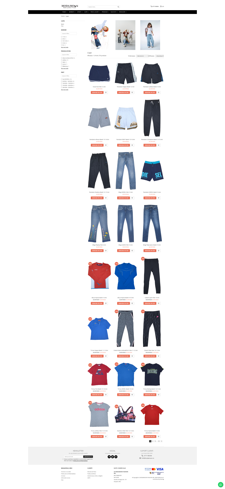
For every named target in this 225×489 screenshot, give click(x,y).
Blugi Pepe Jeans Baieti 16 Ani (152, 245)
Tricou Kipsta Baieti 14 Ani (152, 431)
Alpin (64, 62)
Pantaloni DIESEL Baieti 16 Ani (152, 192)
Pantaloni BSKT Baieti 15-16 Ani (125, 139)
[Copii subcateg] (125, 35)
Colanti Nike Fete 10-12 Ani (152, 350)
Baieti (62, 24)
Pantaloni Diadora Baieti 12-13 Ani (99, 192)
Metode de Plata (91, 472)
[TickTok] (112, 456)
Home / (63, 16)
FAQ (62, 480)
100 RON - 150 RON (68, 83)
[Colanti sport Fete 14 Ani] (152, 276)
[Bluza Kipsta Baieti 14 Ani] (99, 276)
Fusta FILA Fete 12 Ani (99, 87)
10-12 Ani (65, 41)
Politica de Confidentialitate (80, 460)
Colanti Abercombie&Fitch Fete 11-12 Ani (126, 350)
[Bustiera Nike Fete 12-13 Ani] (125, 414)
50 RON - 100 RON (67, 81)
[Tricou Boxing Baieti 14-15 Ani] (152, 374)
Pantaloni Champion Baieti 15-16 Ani (152, 139)
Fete (62, 26)
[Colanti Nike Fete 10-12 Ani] (152, 329)
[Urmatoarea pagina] (161, 441)
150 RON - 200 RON (68, 85)
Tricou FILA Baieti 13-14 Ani (99, 389)
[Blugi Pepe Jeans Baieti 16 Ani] (152, 223)
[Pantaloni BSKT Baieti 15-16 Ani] (125, 118)
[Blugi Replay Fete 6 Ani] (99, 223)
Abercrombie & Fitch (68, 58)
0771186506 (148, 456)
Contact (63, 476)
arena (64, 64)
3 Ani (64, 43)
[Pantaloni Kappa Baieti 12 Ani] (125, 73)
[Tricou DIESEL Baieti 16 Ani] (125, 374)
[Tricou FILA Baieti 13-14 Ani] (99, 374)
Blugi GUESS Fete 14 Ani (126, 245)
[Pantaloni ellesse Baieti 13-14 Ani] (99, 118)
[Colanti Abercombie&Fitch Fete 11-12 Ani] (125, 329)
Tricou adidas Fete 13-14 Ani (99, 431)
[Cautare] (118, 6)
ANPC (88, 478)
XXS (64, 39)
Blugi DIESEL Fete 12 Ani (126, 192)
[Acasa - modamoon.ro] (70, 7)
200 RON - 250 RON (68, 87)
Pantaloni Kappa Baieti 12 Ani (125, 87)
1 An (64, 37)
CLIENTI (89, 468)
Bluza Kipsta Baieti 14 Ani (99, 297)
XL (63, 45)
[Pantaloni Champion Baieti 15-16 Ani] (152, 118)
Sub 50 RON (66, 79)
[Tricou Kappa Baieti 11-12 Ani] (99, 329)
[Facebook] (109, 456)
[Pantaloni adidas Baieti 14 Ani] (152, 73)
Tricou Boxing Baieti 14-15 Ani (152, 389)
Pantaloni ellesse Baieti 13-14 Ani (99, 139)
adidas (64, 60)
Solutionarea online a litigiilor (95, 476)
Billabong (65, 66)
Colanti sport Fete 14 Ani (152, 297)
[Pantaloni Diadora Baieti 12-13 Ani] (99, 170)
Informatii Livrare (65, 478)
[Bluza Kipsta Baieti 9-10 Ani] (125, 276)
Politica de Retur (91, 474)
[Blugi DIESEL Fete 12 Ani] (125, 170)
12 (159, 441)
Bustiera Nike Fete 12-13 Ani (125, 431)
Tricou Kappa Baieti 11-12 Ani (99, 350)
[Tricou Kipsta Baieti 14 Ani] (152, 415)
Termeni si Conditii (66, 472)
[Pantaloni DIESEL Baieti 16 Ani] (152, 170)
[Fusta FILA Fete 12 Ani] (99, 73)
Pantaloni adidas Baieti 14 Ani (152, 87)
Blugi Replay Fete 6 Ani (99, 245)
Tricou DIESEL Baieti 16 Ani (126, 389)
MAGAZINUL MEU (66, 468)
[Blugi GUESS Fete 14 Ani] (125, 223)
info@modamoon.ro (147, 458)
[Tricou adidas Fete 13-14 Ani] (99, 414)
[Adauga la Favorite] (106, 92)
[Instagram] (115, 456)
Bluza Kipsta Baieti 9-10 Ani (126, 297)
